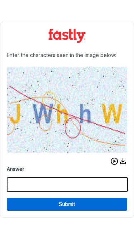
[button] (114, 161)
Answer (15, 169)
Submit (67, 204)
